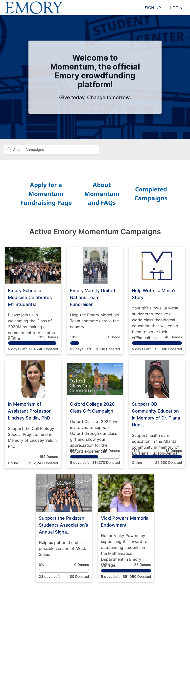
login (176, 7)
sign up (153, 7)
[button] (33, 300)
